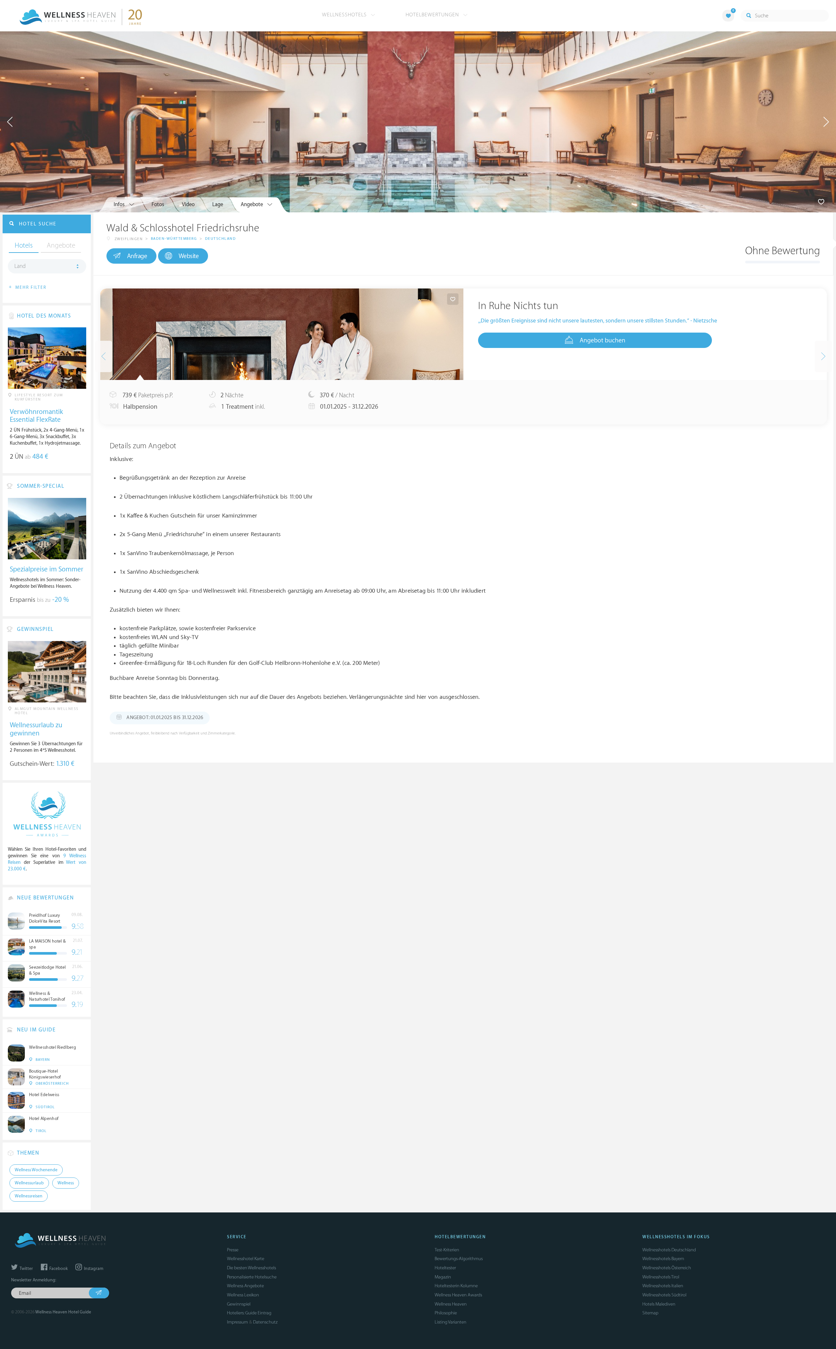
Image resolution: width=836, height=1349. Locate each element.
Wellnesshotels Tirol (660, 1277)
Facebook (58, 1268)
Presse (232, 1250)
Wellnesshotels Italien (662, 1286)
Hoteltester (445, 1268)
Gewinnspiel (238, 1304)
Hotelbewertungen (433, 15)
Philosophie (446, 1313)
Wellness (65, 1183)
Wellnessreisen (28, 1196)
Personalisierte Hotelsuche (252, 1277)
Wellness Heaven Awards (458, 1295)
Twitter (26, 1268)
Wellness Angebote (245, 1286)
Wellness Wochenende (36, 1170)
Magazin (443, 1277)
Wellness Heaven (451, 1304)
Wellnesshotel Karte (245, 1258)
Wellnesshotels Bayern (663, 1258)
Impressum (237, 1322)
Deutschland (220, 239)
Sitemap (650, 1313)
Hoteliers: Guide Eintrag (249, 1313)
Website (189, 256)
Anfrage (137, 256)
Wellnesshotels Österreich (666, 1268)
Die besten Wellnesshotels (251, 1268)
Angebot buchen (602, 340)
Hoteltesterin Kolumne (456, 1286)
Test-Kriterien (447, 1250)
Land (20, 266)
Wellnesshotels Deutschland (669, 1250)
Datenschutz (265, 1322)
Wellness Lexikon (243, 1295)
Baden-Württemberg (174, 239)
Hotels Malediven (658, 1304)
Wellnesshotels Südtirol (664, 1295)
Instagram (93, 1268)
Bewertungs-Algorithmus (459, 1258)
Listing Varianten (450, 1322)
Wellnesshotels (345, 15)
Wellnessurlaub (29, 1183)
